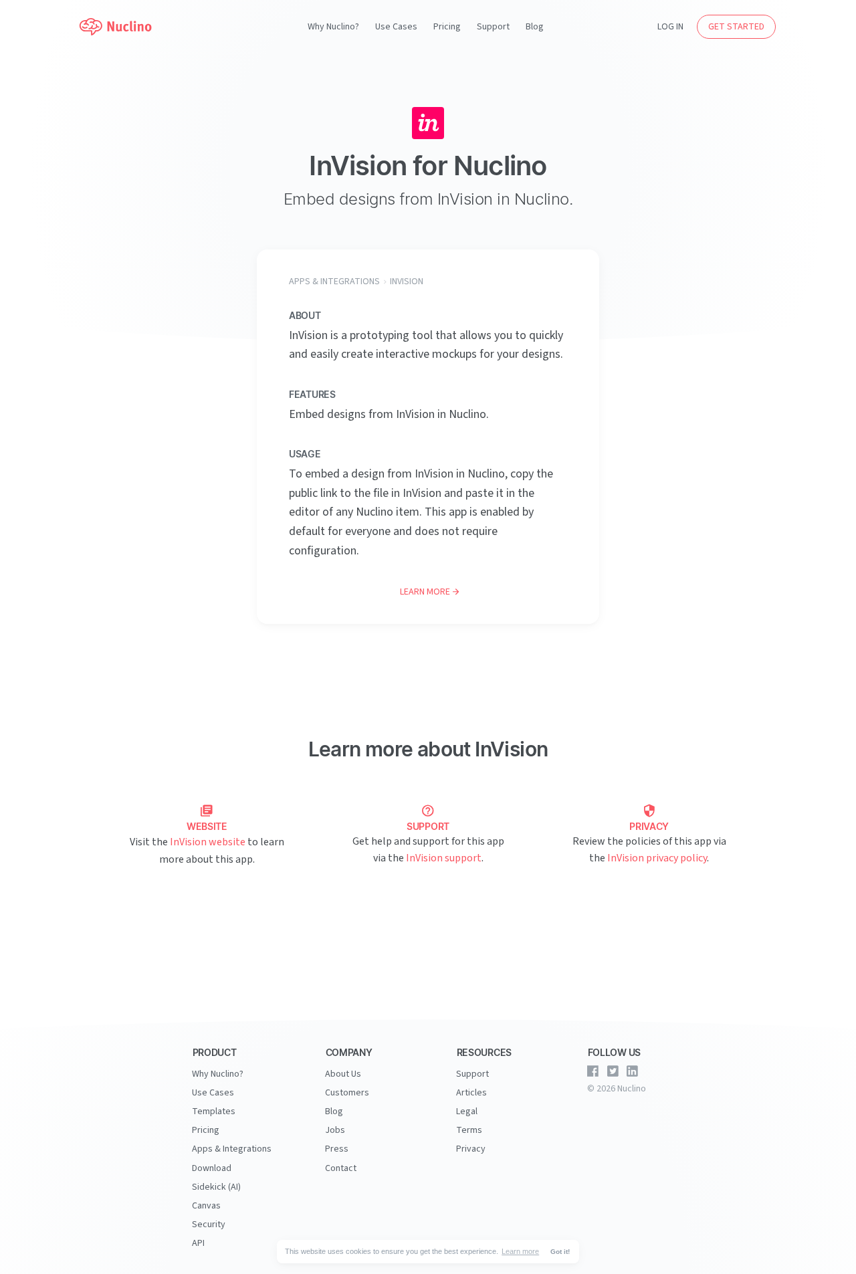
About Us (343, 1074)
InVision (406, 281)
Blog (535, 26)
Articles (471, 1092)
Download (211, 1168)
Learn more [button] (520, 1251)
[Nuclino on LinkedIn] (633, 1071)
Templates (213, 1111)
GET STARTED (736, 26)
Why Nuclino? (333, 26)
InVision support (443, 858)
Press (336, 1149)
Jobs (335, 1130)
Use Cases (396, 26)
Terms (469, 1130)
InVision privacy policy (657, 858)
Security (208, 1224)
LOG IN (670, 26)
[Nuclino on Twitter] (613, 1071)
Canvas (206, 1205)
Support (493, 26)
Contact (340, 1168)
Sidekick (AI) (216, 1187)
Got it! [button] (560, 1251)
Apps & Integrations (334, 281)
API (198, 1243)
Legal (466, 1111)
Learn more (425, 592)
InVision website (207, 842)
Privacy (471, 1149)
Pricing (447, 26)
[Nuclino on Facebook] (593, 1071)
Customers (347, 1092)
